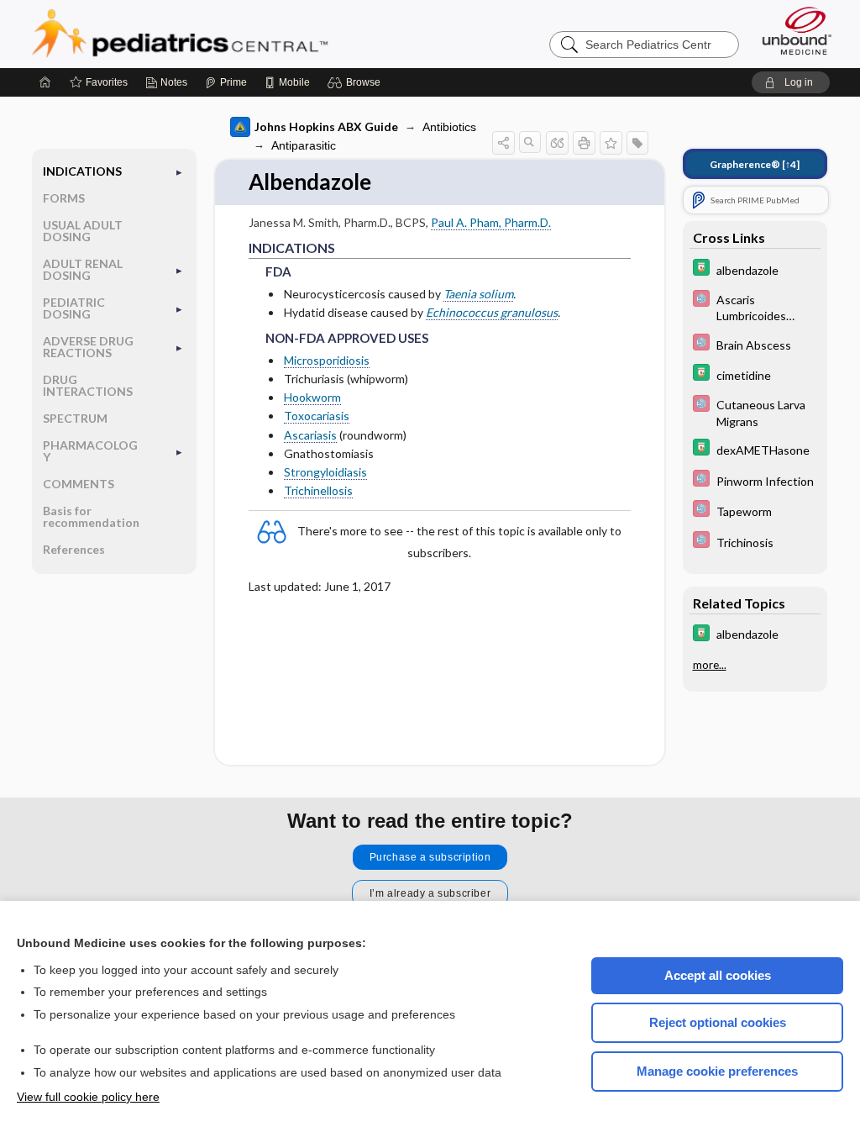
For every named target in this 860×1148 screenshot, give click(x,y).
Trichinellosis (318, 490)
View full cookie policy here (88, 1096)
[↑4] (755, 164)
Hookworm (312, 397)
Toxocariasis (316, 415)
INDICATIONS (82, 171)
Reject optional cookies (717, 1022)
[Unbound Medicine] (797, 30)
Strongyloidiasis (325, 472)
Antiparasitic (303, 145)
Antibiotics (449, 127)
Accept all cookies (717, 975)
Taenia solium (478, 294)
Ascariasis (310, 435)
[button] (356, 82)
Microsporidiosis (327, 360)
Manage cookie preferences (717, 1071)
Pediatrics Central (240, 33)
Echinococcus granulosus (492, 312)
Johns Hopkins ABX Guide (326, 126)
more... (709, 664)
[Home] (45, 82)
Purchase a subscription (430, 857)
